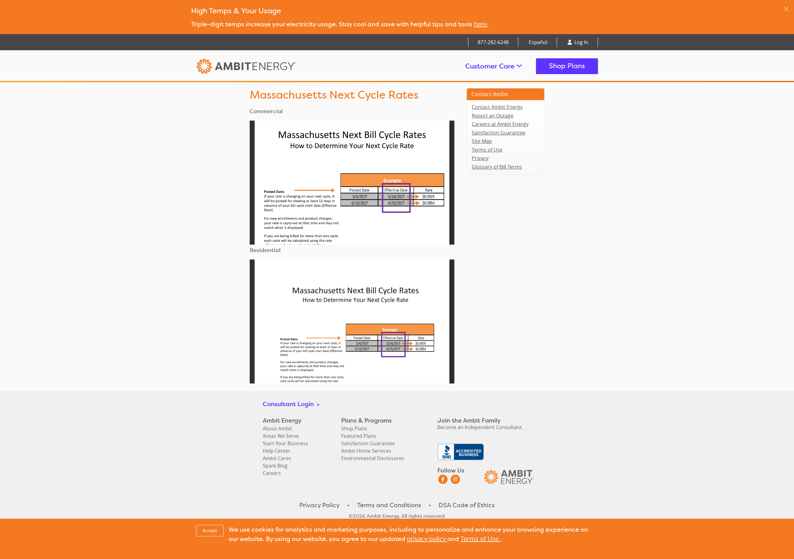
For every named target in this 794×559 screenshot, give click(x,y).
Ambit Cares (277, 458)
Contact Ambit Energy (497, 107)
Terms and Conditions (389, 505)
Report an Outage (492, 115)
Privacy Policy (319, 505)
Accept (210, 530)
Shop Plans (567, 65)
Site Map (482, 141)
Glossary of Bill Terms (497, 166)
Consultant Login (291, 404)
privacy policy (427, 539)
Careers (272, 473)
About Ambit (277, 428)
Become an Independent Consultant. (480, 427)
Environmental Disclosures (372, 458)
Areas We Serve (281, 435)
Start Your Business (285, 443)
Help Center (277, 450)
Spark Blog (275, 465)
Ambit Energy (258, 66)
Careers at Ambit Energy (500, 124)
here (480, 24)
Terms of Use (487, 149)
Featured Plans (358, 435)
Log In (580, 42)
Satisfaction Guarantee (498, 132)
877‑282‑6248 (493, 42)
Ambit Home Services (366, 450)
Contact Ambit (489, 94)
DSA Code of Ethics (467, 505)
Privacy (480, 158)
